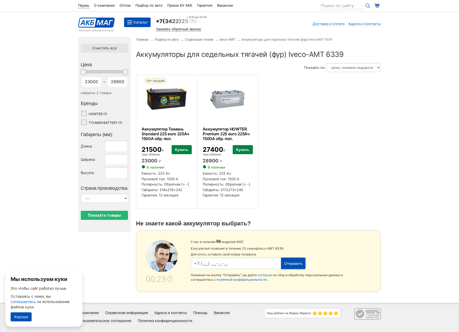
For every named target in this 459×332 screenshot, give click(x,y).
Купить (181, 150)
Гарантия (204, 5)
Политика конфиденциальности (165, 320)
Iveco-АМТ (227, 39)
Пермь (83, 5)
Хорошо (21, 316)
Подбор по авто (149, 5)
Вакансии (225, 5)
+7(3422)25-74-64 (181, 21)
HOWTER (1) (98, 114)
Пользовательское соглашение (104, 320)
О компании (104, 5)
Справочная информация (126, 312)
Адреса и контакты (364, 24)
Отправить (293, 263)
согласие (265, 275)
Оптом (125, 5)
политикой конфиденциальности (241, 279)
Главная (142, 39)
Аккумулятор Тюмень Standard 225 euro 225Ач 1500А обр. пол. (165, 134)
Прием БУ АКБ (179, 5)
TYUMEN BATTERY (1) (105, 123)
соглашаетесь (23, 301)
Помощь (200, 312)
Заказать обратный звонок (178, 29)
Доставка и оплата (329, 24)
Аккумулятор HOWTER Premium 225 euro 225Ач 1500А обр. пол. (226, 134)
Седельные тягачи (199, 39)
